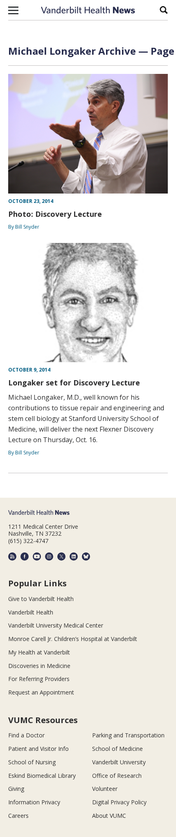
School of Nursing (32, 762)
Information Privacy (34, 802)
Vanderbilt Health (30, 612)
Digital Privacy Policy (119, 802)
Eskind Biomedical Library (42, 775)
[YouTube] (37, 556)
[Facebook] (24, 556)
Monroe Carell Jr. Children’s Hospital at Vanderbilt (72, 639)
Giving (16, 788)
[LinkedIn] (74, 556)
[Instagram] (49, 556)
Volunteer (104, 788)
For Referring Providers (39, 679)
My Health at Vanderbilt (39, 652)
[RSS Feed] (12, 556)
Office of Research (117, 775)
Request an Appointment (41, 692)
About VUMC (109, 815)
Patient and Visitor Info (38, 748)
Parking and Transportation (128, 735)
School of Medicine (117, 748)
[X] (61, 556)
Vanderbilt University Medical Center (55, 625)
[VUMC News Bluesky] (86, 556)
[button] (13, 10)
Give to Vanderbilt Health (41, 599)
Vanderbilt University (119, 762)
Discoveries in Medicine (39, 666)
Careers (18, 815)
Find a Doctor (26, 735)
